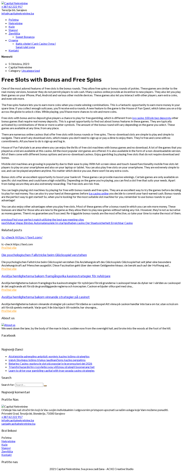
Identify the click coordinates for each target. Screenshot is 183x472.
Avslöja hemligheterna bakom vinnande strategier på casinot (45, 297)
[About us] (8, 325)
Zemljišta (7, 451)
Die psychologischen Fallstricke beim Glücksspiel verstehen (44, 255)
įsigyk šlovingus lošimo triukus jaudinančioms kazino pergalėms (47, 360)
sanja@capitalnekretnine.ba (18, 423)
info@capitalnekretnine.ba (17, 420)
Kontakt (6, 454)
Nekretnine (8, 441)
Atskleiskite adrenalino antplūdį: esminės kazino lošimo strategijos (49, 356)
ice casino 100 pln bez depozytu (151, 118)
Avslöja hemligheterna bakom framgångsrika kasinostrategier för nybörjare (55, 276)
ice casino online (99, 193)
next (67, 223)
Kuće (4, 444)
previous (42, 219)
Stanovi (6, 448)
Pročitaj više (8, 247)
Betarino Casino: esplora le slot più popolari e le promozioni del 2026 (50, 363)
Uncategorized (30, 70)
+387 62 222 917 (12, 417)
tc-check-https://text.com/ (22, 237)
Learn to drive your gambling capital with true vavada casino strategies (52, 370)
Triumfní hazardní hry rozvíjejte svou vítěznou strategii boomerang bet (52, 367)
